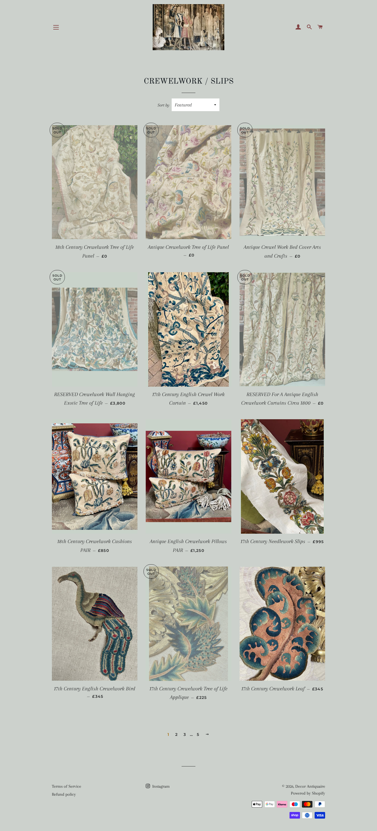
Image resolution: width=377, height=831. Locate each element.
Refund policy (64, 794)
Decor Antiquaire (310, 786)
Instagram (160, 786)
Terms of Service (66, 786)
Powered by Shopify (308, 793)
